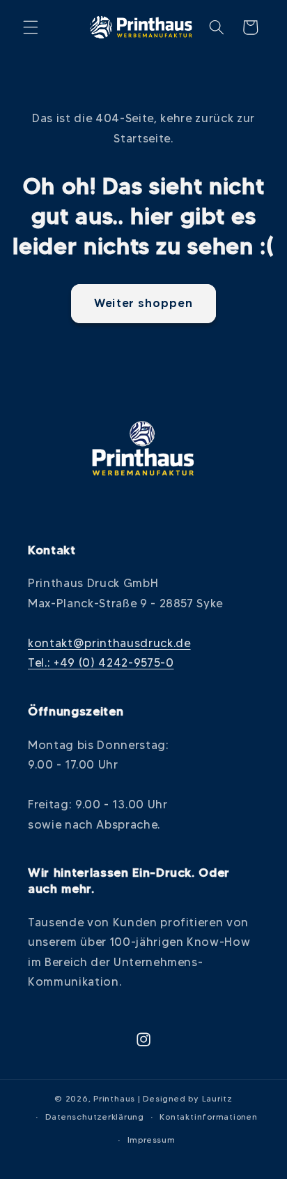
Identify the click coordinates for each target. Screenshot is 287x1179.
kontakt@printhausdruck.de (109, 643)
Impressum (151, 1139)
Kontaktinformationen (208, 1116)
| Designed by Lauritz (185, 1098)
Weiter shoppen (143, 303)
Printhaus (114, 1098)
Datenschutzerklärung (94, 1116)
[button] (30, 27)
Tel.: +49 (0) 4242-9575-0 (101, 662)
